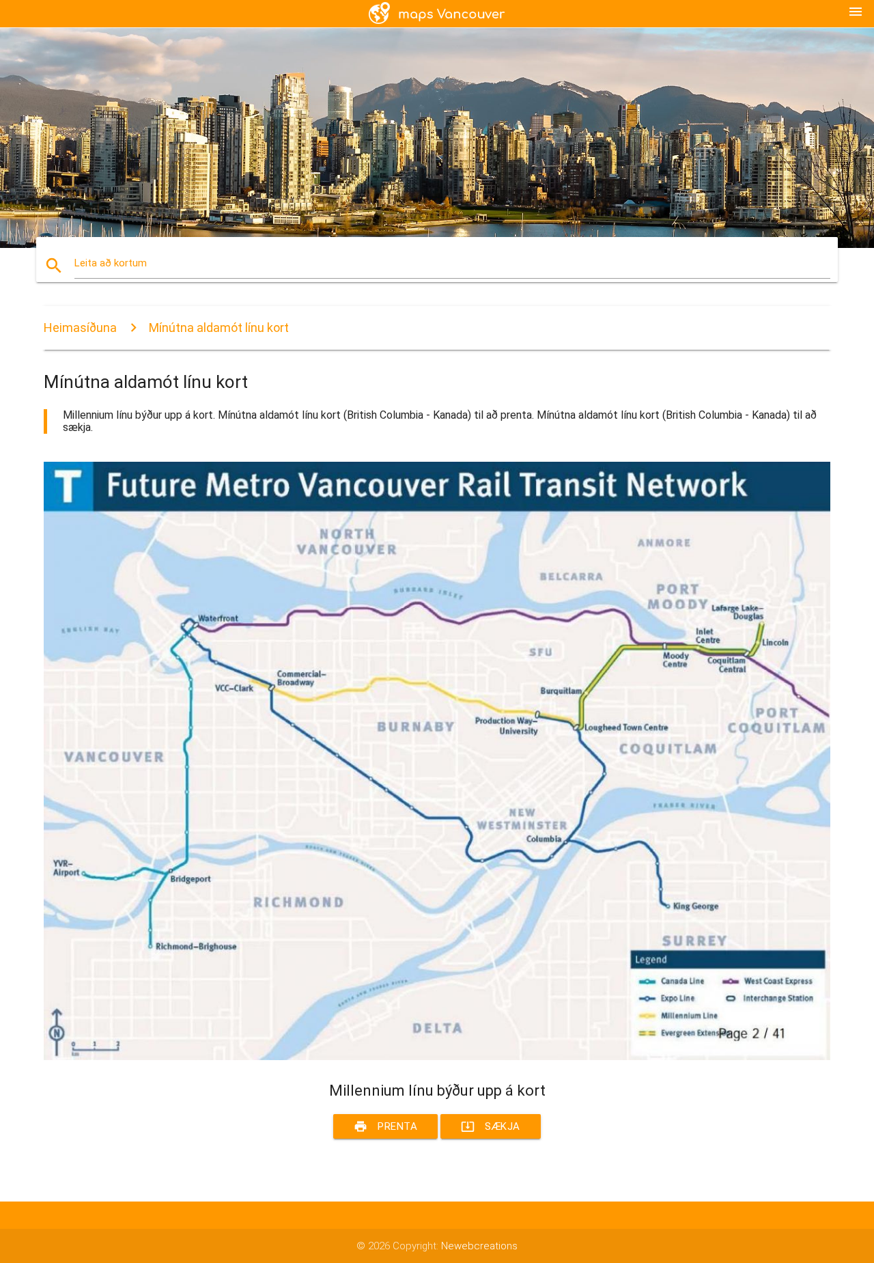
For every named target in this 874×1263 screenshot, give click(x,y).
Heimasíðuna (80, 327)
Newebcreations (479, 1246)
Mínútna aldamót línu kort (219, 327)
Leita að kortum (110, 263)
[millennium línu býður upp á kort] (437, 1057)
